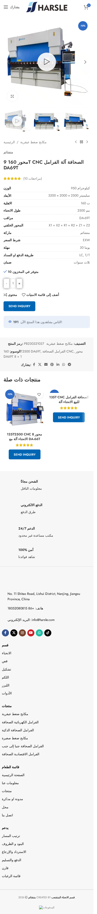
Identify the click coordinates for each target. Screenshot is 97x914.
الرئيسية (9, 142)
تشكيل (6, 669)
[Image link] (22, 580)
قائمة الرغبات (11, 876)
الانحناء (6, 653)
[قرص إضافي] (69, 364)
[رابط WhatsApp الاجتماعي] (63, 364)
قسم (5, 645)
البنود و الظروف (13, 843)
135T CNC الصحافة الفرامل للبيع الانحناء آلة (69, 399)
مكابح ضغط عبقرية (33, 142)
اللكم (5, 677)
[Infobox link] (47, 486)
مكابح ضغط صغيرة (15, 738)
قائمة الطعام (10, 767)
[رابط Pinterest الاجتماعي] (52, 364)
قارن (5, 868)
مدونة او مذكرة (12, 799)
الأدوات (7, 693)
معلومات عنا (10, 783)
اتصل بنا (7, 815)
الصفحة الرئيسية (13, 775)
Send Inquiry (19, 306)
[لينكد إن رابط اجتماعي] (58, 364)
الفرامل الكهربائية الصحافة (20, 722)
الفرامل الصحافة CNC (58, 351)
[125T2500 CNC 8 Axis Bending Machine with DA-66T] (25, 409)
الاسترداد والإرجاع (14, 851)
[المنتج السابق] (76, 142)
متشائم (8, 152)
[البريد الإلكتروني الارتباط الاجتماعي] (46, 364)
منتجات (7, 706)
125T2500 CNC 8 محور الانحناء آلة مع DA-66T (24, 436)
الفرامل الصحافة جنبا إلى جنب (23, 746)
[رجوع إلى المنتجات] (81, 142)
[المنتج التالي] (87, 142)
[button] (8, 62)
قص (5, 661)
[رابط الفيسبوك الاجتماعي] (34, 364)
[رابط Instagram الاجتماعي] (22, 632)
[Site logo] (46, 6)
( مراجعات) (32, 178)
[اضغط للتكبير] (12, 96)
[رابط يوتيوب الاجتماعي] (30, 632)
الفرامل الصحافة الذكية (18, 730)
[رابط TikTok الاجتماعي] (47, 632)
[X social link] (40, 364)
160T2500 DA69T (22, 351)
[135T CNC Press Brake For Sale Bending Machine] (69, 390)
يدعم (5, 827)
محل (5, 807)
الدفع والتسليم (11, 860)
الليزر (5, 685)
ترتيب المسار (11, 835)
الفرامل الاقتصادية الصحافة (20, 754)
